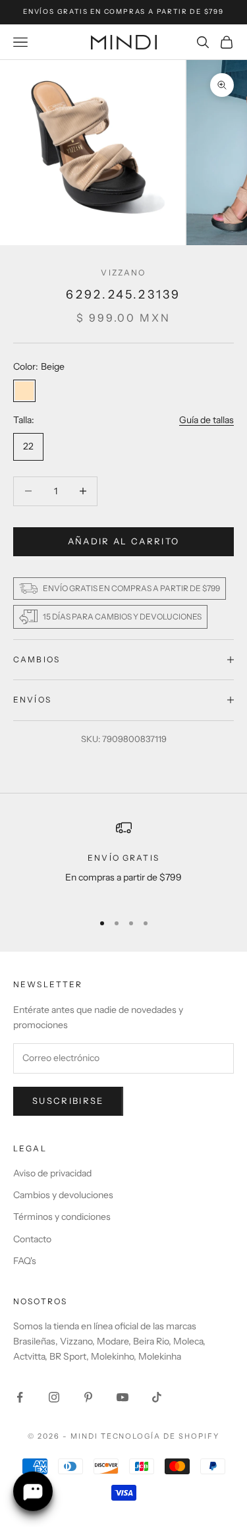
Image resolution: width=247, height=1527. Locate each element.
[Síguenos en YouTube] (122, 1397)
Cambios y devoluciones (63, 1195)
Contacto (32, 1239)
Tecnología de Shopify (160, 1436)
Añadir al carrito (124, 541)
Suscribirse (68, 1100)
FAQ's (24, 1261)
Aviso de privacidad (52, 1173)
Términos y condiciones (62, 1217)
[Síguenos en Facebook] (19, 1397)
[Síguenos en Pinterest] (88, 1397)
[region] (123, 860)
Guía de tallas (206, 420)
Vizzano (123, 272)
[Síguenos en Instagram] (54, 1397)
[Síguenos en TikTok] (156, 1397)
